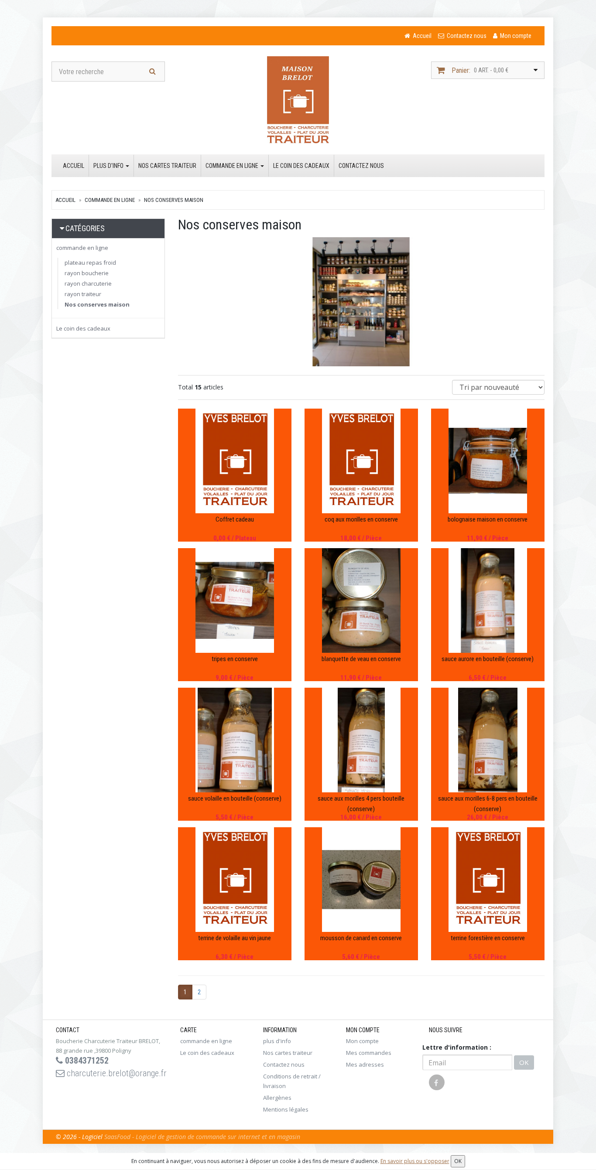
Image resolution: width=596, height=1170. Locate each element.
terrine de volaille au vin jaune (234, 938)
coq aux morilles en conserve (361, 519)
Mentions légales (285, 1109)
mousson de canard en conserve (361, 938)
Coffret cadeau (235, 519)
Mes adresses (365, 1064)
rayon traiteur (83, 294)
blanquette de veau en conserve (361, 659)
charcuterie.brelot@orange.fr (116, 1073)
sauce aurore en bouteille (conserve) (488, 659)
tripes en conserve (235, 659)
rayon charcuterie (88, 283)
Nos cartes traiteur (167, 165)
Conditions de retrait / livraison (292, 1081)
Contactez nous (361, 165)
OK (524, 1062)
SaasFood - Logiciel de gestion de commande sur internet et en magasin (202, 1136)
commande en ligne (233, 165)
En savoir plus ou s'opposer (414, 1161)
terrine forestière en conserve (488, 938)
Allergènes (277, 1098)
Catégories (85, 228)
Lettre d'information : (456, 1047)
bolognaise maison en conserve (487, 519)
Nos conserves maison (173, 200)
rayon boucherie (87, 273)
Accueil (73, 165)
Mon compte (362, 1041)
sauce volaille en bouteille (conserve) (234, 798)
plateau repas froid (90, 262)
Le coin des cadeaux (301, 165)
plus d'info (109, 165)
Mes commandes (368, 1053)
